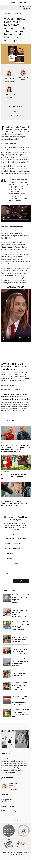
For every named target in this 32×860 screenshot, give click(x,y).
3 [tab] (7, 836)
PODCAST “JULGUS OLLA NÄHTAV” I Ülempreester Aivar (19, 651)
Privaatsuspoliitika (7, 806)
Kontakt (16, 820)
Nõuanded (26, 635)
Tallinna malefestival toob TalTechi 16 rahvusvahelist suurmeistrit (19, 688)
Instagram (19, 2)
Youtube (26, 2)
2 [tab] (5, 836)
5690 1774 (12, 787)
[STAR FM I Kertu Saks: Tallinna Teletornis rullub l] (22, 739)
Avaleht (6, 819)
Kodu (5, 13)
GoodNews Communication (16, 854)
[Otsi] (21, 581)
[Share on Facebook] (11, 115)
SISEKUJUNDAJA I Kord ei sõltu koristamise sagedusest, (20, 639)
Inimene (25, 647)
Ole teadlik (26, 594)
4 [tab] (9, 836)
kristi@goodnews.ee (14, 789)
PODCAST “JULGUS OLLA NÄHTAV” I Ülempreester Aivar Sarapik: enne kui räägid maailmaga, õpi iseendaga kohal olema (15, 448)
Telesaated (26, 709)
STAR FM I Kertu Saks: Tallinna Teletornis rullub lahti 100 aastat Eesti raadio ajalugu (14, 503)
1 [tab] (3, 836)
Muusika (14, 107)
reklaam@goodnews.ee (17, 811)
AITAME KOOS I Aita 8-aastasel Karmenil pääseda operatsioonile (14, 366)
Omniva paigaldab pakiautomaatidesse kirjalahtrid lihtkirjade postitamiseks (19, 701)
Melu (9, 13)
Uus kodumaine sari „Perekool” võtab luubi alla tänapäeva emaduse (13, 476)
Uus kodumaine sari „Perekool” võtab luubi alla (20, 714)
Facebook (12, 2)
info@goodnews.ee (7, 800)
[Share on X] (14, 115)
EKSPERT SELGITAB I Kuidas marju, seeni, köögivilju (20, 663)
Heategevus (8, 359)
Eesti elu (7, 389)
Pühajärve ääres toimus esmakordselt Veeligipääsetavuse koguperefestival (20, 627)
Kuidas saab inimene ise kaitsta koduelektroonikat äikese (19, 600)
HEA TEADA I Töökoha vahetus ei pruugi (20, 674)
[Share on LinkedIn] (17, 115)
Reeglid (13, 819)
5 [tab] (10, 836)
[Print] (20, 115)
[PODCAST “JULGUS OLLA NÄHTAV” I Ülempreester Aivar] (8, 739)
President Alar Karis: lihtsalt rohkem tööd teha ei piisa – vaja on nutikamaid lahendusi (15, 396)
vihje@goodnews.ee (8, 772)
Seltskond (20, 107)
